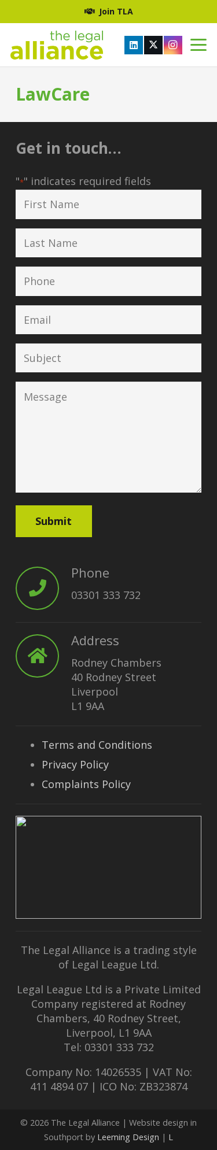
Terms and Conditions (97, 745)
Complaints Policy (86, 784)
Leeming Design (128, 1136)
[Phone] (43, 588)
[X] (153, 45)
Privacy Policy (75, 764)
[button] (198, 45)
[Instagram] (173, 45)
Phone (90, 572)
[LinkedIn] (133, 45)
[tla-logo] (56, 45)
